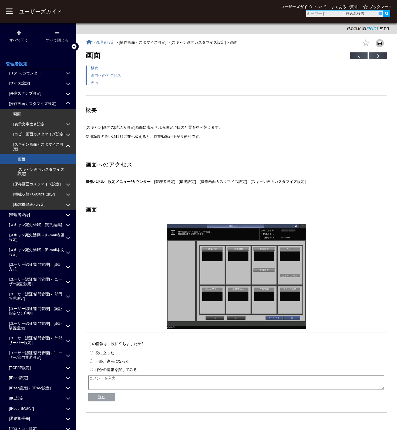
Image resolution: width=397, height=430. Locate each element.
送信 (102, 397)
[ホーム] (89, 42)
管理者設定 (106, 42)
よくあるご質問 (344, 7)
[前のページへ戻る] (359, 57)
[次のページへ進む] (378, 57)
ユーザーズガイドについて (303, 7)
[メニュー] (9, 11)
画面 (94, 82)
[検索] (386, 14)
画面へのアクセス (106, 75)
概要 (94, 68)
